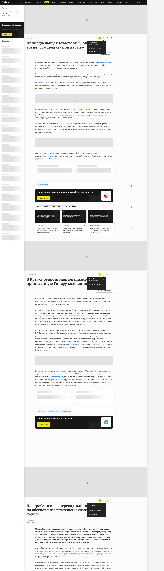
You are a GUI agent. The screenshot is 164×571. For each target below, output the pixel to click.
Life (84, 2)
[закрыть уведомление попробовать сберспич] (103, 43)
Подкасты (71, 2)
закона (78, 538)
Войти (138, 2)
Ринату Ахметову (105, 62)
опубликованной (72, 314)
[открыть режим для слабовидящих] (99, 38)
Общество (66, 195)
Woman (90, 2)
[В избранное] (57, 195)
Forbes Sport (40, 195)
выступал (50, 126)
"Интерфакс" (52, 68)
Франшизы (63, 2)
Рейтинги (54, 2)
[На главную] (5, 2)
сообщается (82, 94)
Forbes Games (41, 2)
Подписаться (43, 168)
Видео (79, 2)
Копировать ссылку (105, 54)
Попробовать (93, 51)
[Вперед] (115, 139)
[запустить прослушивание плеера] (103, 38)
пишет (45, 274)
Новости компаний (95, 195)
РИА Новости (40, 82)
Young (102, 2)
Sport (96, 2)
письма (91, 523)
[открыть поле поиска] (144, 2)
